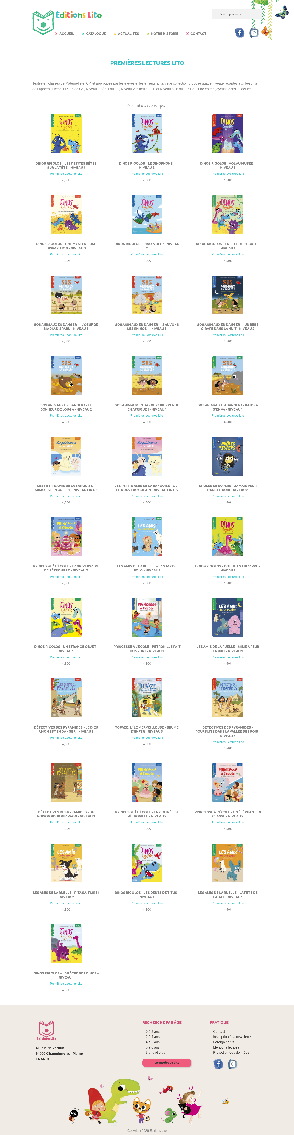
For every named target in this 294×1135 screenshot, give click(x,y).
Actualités (128, 33)
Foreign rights (223, 1042)
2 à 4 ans (153, 1037)
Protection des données (231, 1052)
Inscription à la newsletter (232, 1037)
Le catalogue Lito (166, 1063)
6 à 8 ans (153, 1047)
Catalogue (96, 33)
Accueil (66, 33)
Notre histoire (164, 33)
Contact (198, 33)
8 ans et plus (155, 1052)
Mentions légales (226, 1047)
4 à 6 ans (153, 1042)
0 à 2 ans (153, 1031)
